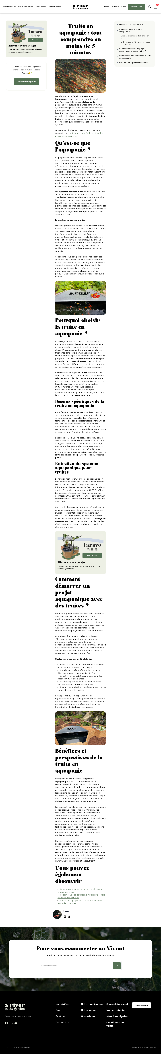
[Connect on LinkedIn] (65, 916)
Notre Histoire (55, 7)
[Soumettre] (117, 965)
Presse (106, 7)
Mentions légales (117, 1016)
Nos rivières (8, 7)
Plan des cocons (136, 1047)
